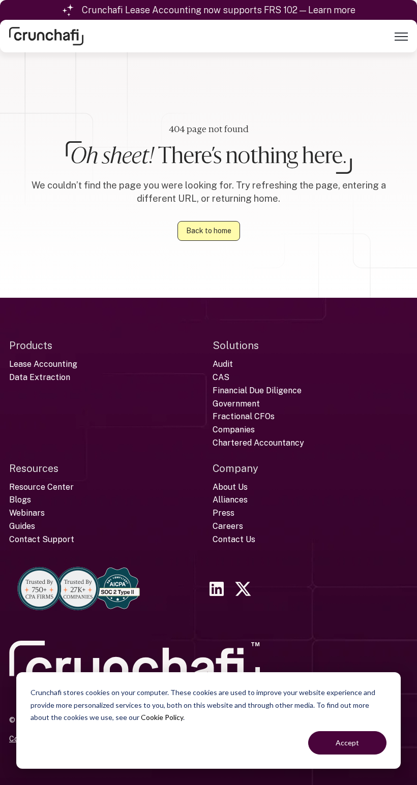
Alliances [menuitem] (230, 500)
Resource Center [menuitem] (41, 487)
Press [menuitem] (223, 513)
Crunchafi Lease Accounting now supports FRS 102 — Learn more (218, 10)
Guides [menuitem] (22, 526)
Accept (347, 742)
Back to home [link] (208, 231)
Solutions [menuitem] (236, 345)
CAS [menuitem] (221, 377)
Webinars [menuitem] (27, 513)
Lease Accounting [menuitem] (43, 364)
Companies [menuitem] (234, 429)
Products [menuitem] (30, 345)
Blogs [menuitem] (20, 500)
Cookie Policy (162, 717)
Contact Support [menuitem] (41, 539)
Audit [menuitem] (223, 364)
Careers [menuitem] (228, 526)
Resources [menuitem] (33, 468)
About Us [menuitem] (230, 487)
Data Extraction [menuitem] (39, 377)
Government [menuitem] (236, 404)
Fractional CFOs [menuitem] (244, 416)
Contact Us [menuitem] (234, 539)
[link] (46, 35)
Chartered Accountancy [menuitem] (258, 443)
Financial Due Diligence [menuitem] (257, 390)
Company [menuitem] (235, 468)
